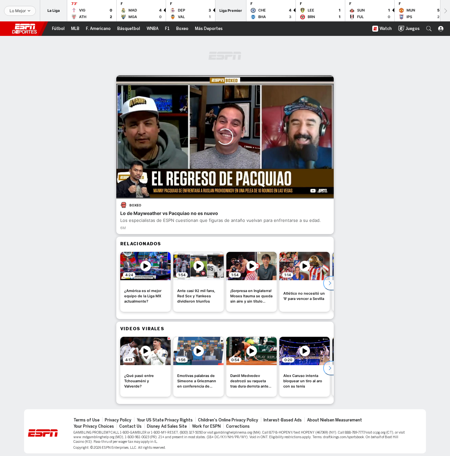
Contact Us (130, 426)
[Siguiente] (445, 10)
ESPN (24, 28)
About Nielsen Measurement (334, 420)
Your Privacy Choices (93, 426)
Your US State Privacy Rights (165, 420)
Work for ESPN (206, 426)
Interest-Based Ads (283, 420)
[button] (429, 28)
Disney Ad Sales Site (167, 426)
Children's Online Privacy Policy (228, 420)
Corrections (238, 426)
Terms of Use (86, 420)
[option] (145, 282)
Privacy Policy (118, 420)
